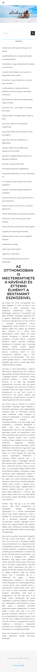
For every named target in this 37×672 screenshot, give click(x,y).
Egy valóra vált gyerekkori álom (13, 164)
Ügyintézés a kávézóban (10, 254)
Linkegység (18, 12)
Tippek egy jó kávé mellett (11, 249)
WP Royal (26, 658)
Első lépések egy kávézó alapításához (15, 169)
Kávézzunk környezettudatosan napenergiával (18, 227)
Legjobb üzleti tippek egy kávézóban (15, 231)
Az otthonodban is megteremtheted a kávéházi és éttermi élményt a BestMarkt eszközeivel (16, 91)
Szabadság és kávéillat (10, 244)
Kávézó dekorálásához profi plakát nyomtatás (18, 214)
